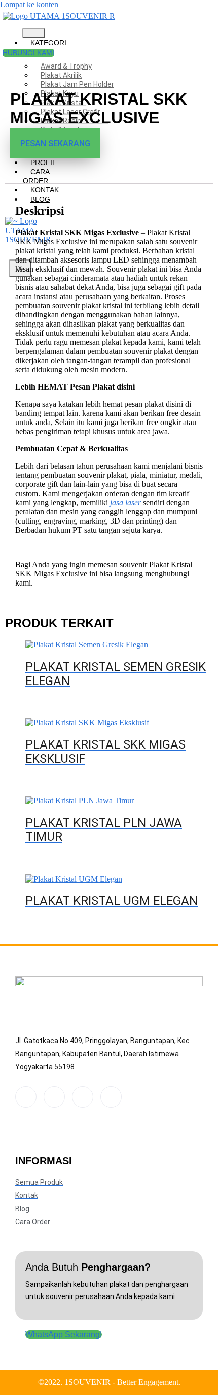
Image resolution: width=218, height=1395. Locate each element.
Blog (40, 199)
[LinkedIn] (82, 1097)
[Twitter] (54, 1097)
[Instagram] (111, 1097)
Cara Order (36, 176)
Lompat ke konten (29, 4)
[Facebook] (26, 1097)
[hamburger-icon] (33, 33)
